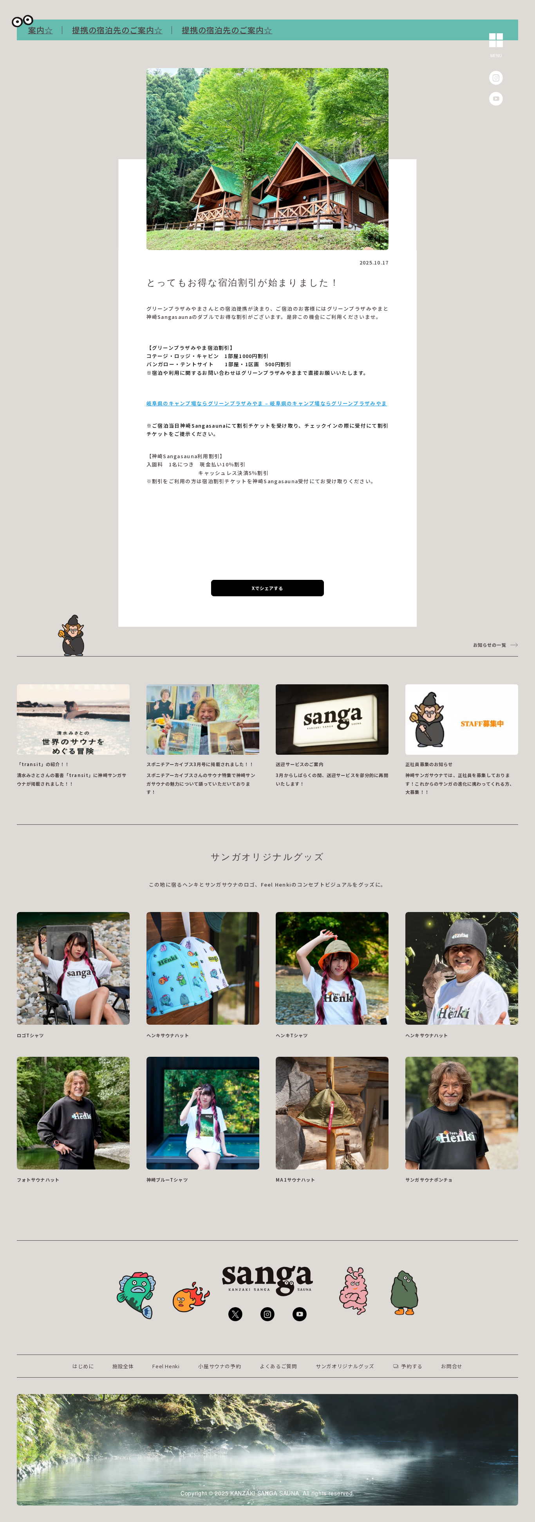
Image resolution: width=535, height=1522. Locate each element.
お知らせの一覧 (489, 645)
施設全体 (123, 1366)
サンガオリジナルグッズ (345, 1366)
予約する (412, 1366)
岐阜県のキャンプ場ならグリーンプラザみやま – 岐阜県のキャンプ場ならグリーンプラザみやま (266, 403)
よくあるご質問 (278, 1366)
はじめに (83, 1366)
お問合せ (452, 1366)
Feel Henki (165, 1366)
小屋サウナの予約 (219, 1366)
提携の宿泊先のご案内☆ (92, 30)
